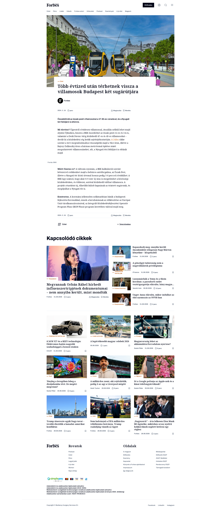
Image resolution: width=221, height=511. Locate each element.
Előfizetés (148, 5)
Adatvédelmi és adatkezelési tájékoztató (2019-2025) (66, 488)
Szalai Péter (138, 348)
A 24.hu (115, 139)
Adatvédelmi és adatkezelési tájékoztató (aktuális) (65, 486)
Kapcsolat (126, 461)
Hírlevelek (90, 11)
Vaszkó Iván (137, 288)
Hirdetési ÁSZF (161, 461)
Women (71, 467)
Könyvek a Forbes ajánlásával (134, 464)
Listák (62, 11)
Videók (69, 11)
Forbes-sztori (79, 11)
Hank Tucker (95, 388)
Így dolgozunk (128, 471)
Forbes (49, 297)
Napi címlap (72, 471)
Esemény (126, 458)
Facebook (151, 505)
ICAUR (49, 351)
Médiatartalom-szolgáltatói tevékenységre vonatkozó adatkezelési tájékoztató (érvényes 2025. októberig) (85, 492)
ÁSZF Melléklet (161, 458)
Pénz (55, 11)
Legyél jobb (72, 461)
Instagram (170, 505)
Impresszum (127, 467)
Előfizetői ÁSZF (161, 455)
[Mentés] (173, 257)
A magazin (127, 452)
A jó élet (119, 11)
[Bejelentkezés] (159, 5)
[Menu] (172, 5)
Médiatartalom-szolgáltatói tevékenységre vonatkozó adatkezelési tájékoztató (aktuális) (79, 490)
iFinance (136, 272)
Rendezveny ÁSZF (163, 464)
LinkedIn (161, 505)
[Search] (165, 5)
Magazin (128, 11)
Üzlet (48, 11)
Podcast (99, 11)
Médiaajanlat (160, 452)
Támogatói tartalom (163, 467)
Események (109, 11)
